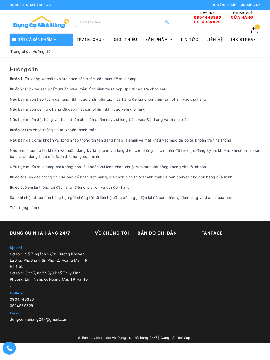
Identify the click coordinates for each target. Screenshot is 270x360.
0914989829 (21, 305)
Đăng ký (252, 5)
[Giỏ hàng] (254, 32)
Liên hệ (214, 39)
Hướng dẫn (24, 69)
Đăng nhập (226, 5)
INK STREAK (243, 39)
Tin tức (189, 39)
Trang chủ (89, 39)
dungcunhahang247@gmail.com (39, 319)
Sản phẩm (157, 39)
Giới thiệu (125, 39)
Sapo (188, 337)
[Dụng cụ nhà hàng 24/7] (41, 22)
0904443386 (22, 299)
